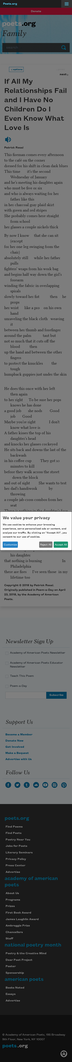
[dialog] (36, 531)
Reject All (45, 544)
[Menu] (66, 4)
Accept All (61, 544)
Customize (10, 544)
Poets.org (10, 3)
